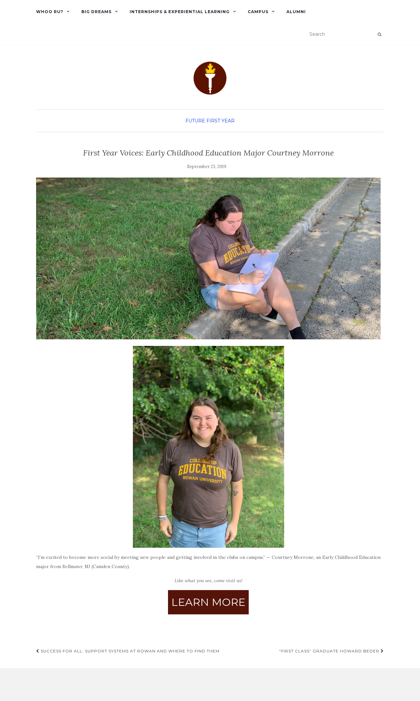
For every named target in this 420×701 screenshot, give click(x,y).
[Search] (379, 34)
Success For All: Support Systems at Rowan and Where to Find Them (129, 650)
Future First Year (210, 121)
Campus (258, 11)
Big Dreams (96, 11)
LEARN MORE (208, 602)
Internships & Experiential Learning (180, 11)
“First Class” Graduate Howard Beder (330, 650)
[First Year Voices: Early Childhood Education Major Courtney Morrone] (208, 259)
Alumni (296, 11)
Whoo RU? (49, 11)
